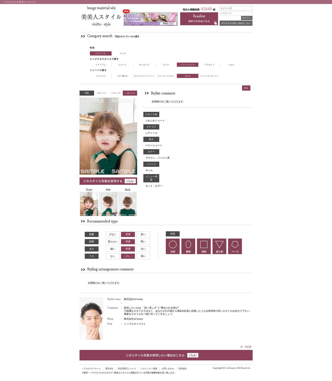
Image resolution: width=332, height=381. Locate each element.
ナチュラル (100, 76)
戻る (246, 88)
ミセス (231, 64)
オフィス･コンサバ (166, 76)
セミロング (144, 64)
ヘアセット (209, 64)
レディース (100, 53)
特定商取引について (127, 368)
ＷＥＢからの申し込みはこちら (236, 23)
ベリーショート (187, 64)
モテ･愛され (122, 76)
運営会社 (109, 368)
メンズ (122, 53)
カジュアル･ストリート (144, 76)
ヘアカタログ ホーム (91, 368)
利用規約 (182, 368)
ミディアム (100, 64)
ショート (122, 64)
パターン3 (130, 93)
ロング (166, 64)
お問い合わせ (168, 368)
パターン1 (101, 93)
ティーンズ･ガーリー (209, 76)
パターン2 (115, 93)
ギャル (188, 76)
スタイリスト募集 (149, 368)
